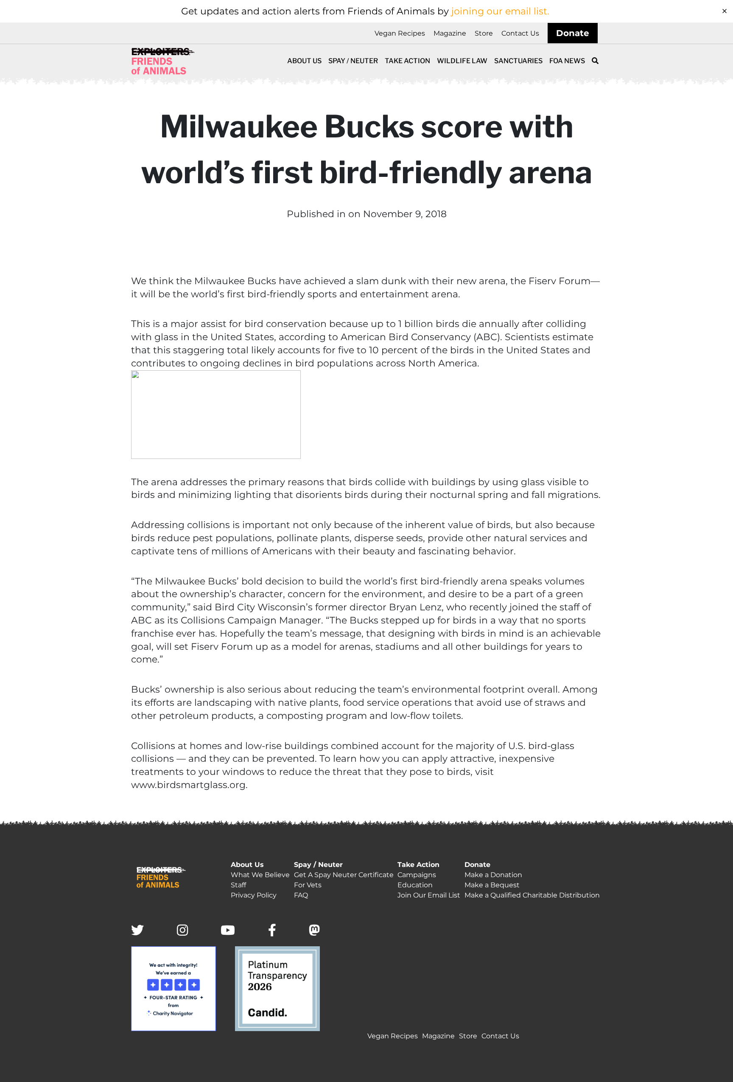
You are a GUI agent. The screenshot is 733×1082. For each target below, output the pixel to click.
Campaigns (416, 875)
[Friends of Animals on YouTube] (228, 931)
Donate (572, 33)
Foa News (567, 61)
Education (415, 885)
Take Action (407, 61)
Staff (238, 885)
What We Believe (260, 875)
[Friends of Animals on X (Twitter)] (137, 931)
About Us (304, 61)
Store (484, 33)
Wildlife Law (462, 61)
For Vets (308, 885)
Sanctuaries (518, 61)
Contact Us (520, 33)
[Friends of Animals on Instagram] (182, 931)
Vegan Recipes (400, 33)
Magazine (450, 33)
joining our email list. (500, 11)
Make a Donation (493, 875)
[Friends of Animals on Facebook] (272, 931)
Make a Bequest (492, 885)
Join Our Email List (428, 895)
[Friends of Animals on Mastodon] (314, 931)
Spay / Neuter (353, 61)
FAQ (301, 895)
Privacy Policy (254, 895)
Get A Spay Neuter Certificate (344, 875)
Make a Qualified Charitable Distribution (532, 895)
